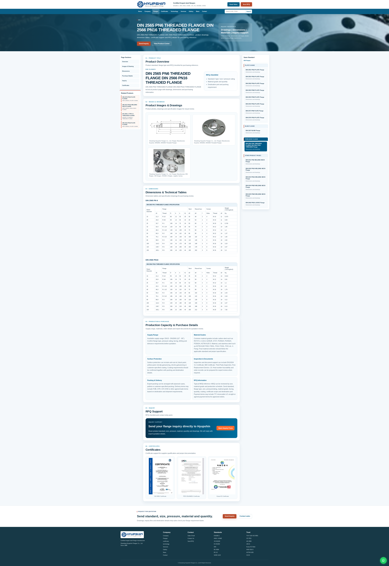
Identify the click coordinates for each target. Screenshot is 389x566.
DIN (215, 547)
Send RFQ (246, 4)
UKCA (248, 544)
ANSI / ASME (218, 538)
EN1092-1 (217, 535)
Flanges (155, 11)
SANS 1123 (217, 555)
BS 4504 (216, 549)
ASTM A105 (249, 552)
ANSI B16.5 (249, 549)
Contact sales (245, 516)
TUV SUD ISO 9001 (252, 535)
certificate (166, 541)
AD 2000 (248, 541)
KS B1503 (217, 544)
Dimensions (126, 71)
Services (183, 11)
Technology (174, 11)
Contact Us (191, 538)
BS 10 (215, 552)
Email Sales (233, 4)
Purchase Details (127, 76)
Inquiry (124, 80)
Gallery (191, 11)
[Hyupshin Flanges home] (152, 4)
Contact (204, 11)
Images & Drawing (128, 66)
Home (140, 11)
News (197, 11)
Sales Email (191, 535)
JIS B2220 (217, 541)
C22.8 (248, 555)
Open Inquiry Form (225, 428)
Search (248, 11)
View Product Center (162, 43)
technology (166, 544)
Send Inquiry (144, 43)
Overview (125, 61)
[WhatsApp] (383, 560)
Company (148, 11)
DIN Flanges (247, 60)
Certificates (164, 11)
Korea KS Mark (250, 547)
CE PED (248, 538)
